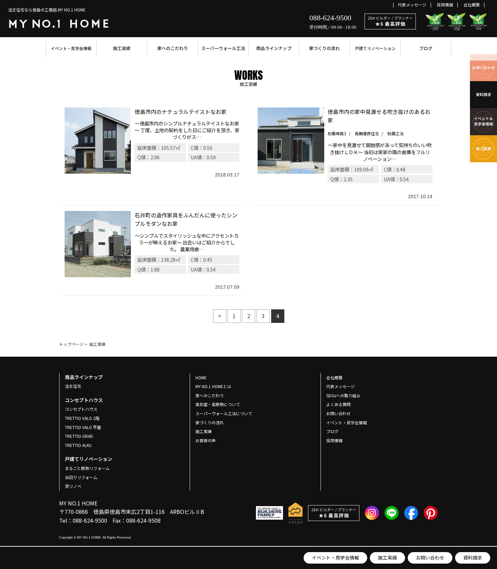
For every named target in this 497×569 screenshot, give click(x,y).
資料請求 (472, 557)
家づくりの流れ (324, 48)
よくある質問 (338, 404)
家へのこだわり (172, 48)
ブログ (425, 48)
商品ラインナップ (273, 48)
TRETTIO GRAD (79, 436)
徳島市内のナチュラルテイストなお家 (152, 153)
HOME (201, 377)
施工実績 (122, 48)
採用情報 (445, 4)
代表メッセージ (412, 4)
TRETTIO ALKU (78, 445)
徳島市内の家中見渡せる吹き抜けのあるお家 (345, 153)
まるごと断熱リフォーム (87, 468)
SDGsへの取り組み (343, 395)
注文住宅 (73, 386)
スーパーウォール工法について (223, 413)
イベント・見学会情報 (71, 48)
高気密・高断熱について (217, 404)
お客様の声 (205, 440)
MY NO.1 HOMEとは (213, 386)
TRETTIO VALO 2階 (82, 418)
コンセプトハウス (81, 409)
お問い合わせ (430, 557)
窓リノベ (73, 486)
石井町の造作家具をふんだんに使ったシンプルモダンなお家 (152, 251)
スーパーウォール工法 (223, 48)
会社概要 (472, 4)
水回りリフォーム (81, 477)
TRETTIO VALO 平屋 (83, 427)
